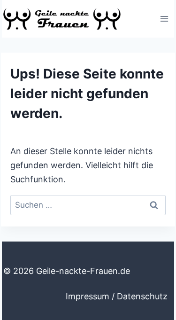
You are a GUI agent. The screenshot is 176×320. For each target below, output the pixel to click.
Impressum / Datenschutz (117, 296)
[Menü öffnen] (164, 18)
